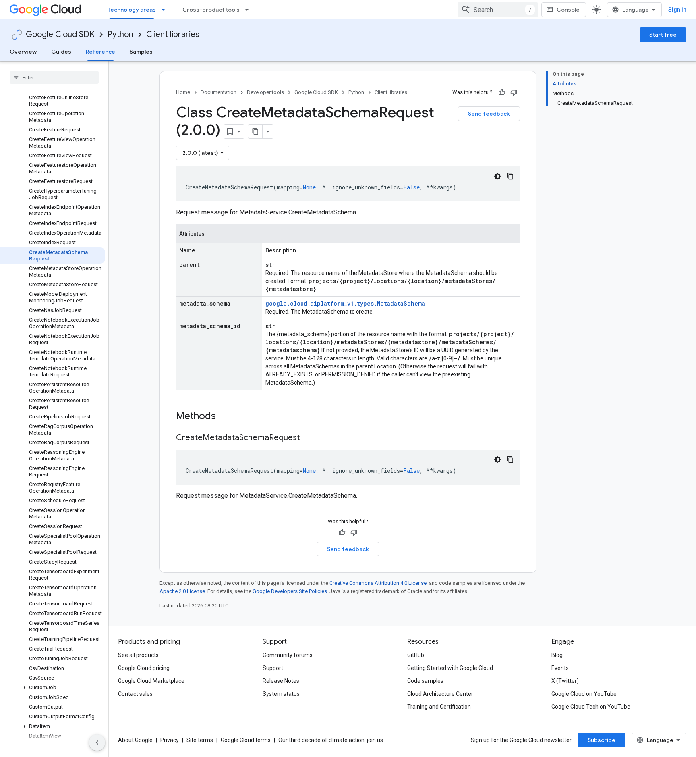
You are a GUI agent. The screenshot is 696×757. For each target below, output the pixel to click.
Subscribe (601, 740)
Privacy (169, 740)
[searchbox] (54, 77)
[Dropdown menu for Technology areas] (165, 9)
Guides (61, 51)
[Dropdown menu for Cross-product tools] (249, 9)
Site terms (199, 740)
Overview (23, 51)
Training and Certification (439, 706)
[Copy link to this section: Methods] (226, 417)
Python (120, 34)
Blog (557, 655)
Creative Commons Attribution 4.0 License (378, 583)
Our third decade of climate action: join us (330, 740)
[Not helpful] (514, 92)
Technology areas (132, 9)
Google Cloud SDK (60, 34)
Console (568, 9)
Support (273, 668)
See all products (138, 655)
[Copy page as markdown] (255, 131)
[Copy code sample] (510, 176)
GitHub (415, 655)
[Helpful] (502, 92)
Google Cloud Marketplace (151, 681)
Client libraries (172, 34)
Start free (663, 34)
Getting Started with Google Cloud (450, 668)
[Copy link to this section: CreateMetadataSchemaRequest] (308, 438)
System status (281, 693)
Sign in (677, 9)
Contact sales (135, 693)
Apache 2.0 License (182, 591)
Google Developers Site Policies (290, 591)
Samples (141, 51)
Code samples (425, 681)
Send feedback (489, 113)
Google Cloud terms (246, 740)
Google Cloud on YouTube (584, 693)
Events (560, 668)
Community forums (288, 655)
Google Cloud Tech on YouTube (590, 706)
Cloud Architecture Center (440, 693)
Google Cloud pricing (144, 668)
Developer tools (265, 92)
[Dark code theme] (497, 176)
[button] (52, 688)
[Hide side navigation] (97, 742)
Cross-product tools (211, 9)
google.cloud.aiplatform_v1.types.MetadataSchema (345, 303)
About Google (135, 740)
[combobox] (498, 9)
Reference (100, 51)
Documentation (218, 92)
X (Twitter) (565, 681)
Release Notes (281, 681)
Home (183, 92)
